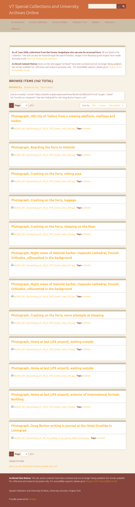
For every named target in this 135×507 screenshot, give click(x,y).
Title (94, 105)
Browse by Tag (31, 87)
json (39, 466)
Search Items (46, 87)
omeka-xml (47, 466)
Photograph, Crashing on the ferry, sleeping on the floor (53, 226)
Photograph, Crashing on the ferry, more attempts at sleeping (57, 315)
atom (11, 466)
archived (86, 128)
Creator (103, 105)
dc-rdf (22, 466)
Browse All (15, 87)
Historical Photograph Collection (42, 58)
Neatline (96, 22)
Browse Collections (38, 22)
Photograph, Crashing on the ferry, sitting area (46, 173)
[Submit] (123, 6)
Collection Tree (79, 22)
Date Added (114, 105)
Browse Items (17, 22)
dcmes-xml (31, 466)
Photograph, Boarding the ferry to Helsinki (43, 147)
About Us (15, 29)
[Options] (118, 6)
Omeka (32, 499)
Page (17, 105)
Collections (110, 22)
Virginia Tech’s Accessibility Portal (101, 481)
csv (16, 466)
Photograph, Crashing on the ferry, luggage (43, 200)
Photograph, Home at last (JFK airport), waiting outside (52, 341)
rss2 (55, 466)
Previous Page (11, 105)
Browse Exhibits (59, 22)
